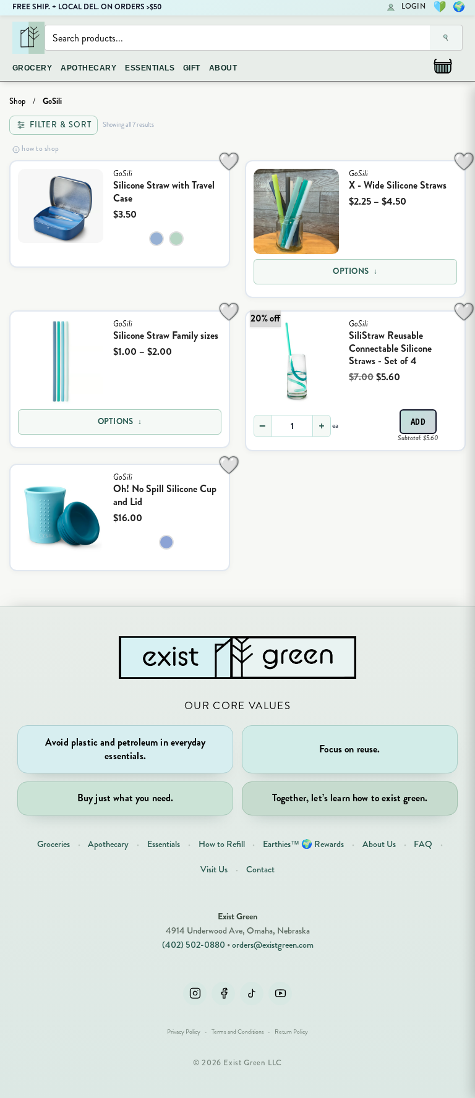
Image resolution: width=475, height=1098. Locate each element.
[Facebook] (223, 993)
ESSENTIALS (149, 68)
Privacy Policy (183, 1032)
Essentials (163, 844)
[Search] (446, 38)
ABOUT (223, 68)
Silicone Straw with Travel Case (164, 191)
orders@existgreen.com (273, 944)
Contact (260, 869)
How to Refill (222, 844)
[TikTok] (251, 993)
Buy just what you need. (125, 798)
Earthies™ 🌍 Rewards (303, 844)
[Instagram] (195, 993)
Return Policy (291, 1032)
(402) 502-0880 (193, 944)
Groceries (53, 844)
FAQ (423, 844)
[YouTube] (280, 993)
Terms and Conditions (238, 1032)
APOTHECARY (88, 68)
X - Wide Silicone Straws (398, 185)
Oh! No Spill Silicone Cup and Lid (164, 495)
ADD (418, 421)
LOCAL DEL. (78, 6)
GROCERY (32, 68)
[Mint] (176, 238)
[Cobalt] (156, 238)
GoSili (122, 173)
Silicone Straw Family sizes (165, 335)
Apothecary (108, 844)
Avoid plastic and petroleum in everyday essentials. (125, 749)
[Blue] (166, 542)
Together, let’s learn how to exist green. (350, 798)
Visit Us (214, 869)
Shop (17, 101)
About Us (379, 844)
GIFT (191, 68)
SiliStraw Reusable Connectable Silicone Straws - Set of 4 (390, 348)
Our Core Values (237, 706)
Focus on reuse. (349, 749)
